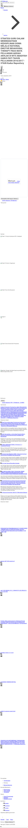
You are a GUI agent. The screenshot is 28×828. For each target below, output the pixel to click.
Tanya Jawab (7, 790)
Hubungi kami (7, 789)
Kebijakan (6, 797)
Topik (7, 819)
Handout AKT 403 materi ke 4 (8, 561)
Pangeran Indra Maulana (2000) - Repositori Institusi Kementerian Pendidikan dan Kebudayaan (14, 454)
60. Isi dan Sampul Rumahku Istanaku (10, 463)
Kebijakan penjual (8, 798)
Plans (11, 819)
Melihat (2, 400)
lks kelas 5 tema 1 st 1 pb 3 (7, 652)
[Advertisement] (7, 107)
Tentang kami (7, 780)
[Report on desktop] (2, 68)
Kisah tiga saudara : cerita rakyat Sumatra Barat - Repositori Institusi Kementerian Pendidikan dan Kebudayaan (13, 435)
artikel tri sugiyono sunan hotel (8, 711)
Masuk (2, 7)
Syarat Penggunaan (8, 796)
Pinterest (7, 810)
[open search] (2, 6)
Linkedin (7, 803)
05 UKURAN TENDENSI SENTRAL (8, 682)
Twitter (7, 808)
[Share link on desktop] (2, 66)
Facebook (7, 805)
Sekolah (2, 819)
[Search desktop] (2, 4)
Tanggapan (6, 792)
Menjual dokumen (8, 785)
